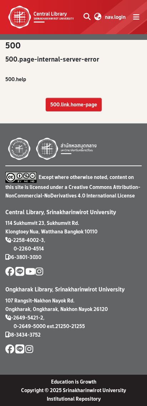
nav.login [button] (115, 17)
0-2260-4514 (29, 248)
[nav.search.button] (86, 17)
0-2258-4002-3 (26, 240)
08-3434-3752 (24, 335)
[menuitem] (97, 17)
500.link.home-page (73, 104)
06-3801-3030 (24, 257)
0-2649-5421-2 (25, 317)
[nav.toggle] (136, 17)
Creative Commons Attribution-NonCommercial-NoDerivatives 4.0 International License (72, 191)
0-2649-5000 (30, 326)
